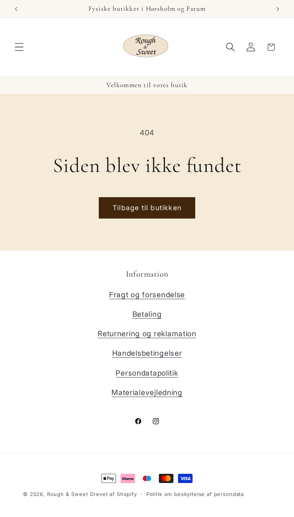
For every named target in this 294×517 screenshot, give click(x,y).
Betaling (147, 314)
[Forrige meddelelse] (16, 8)
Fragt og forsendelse (147, 294)
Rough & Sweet (67, 494)
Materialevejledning (147, 392)
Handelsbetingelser (147, 353)
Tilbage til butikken (147, 208)
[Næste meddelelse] (278, 8)
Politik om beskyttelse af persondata (195, 494)
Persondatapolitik (147, 373)
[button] (19, 47)
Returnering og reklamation (147, 333)
